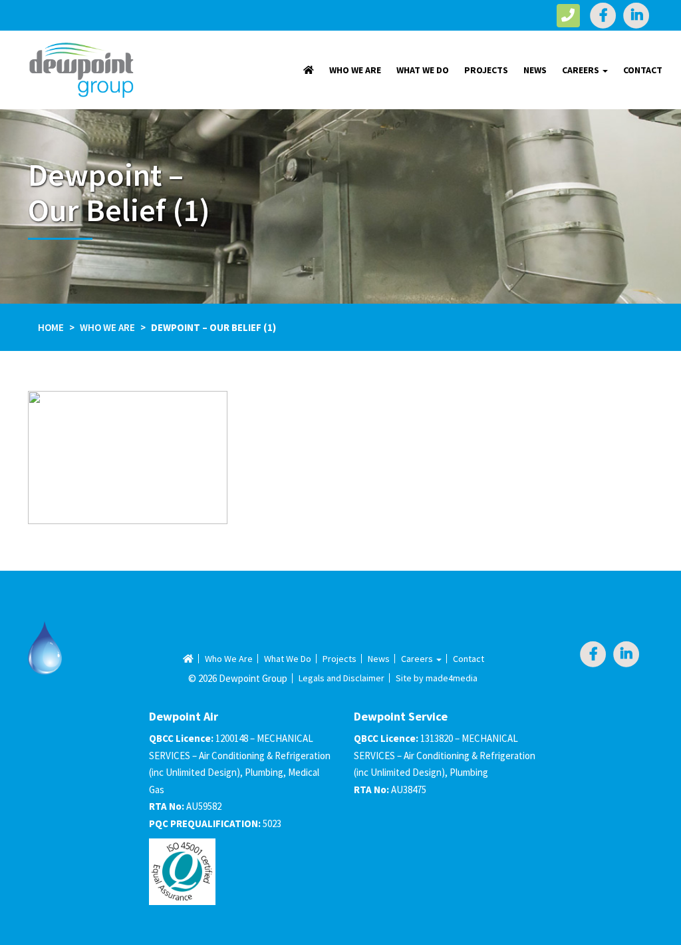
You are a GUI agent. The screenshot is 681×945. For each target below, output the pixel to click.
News (535, 70)
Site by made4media (436, 678)
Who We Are (355, 70)
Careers (581, 70)
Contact (642, 70)
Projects (486, 70)
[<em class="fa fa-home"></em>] (309, 70)
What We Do (422, 70)
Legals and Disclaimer (341, 678)
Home (51, 327)
